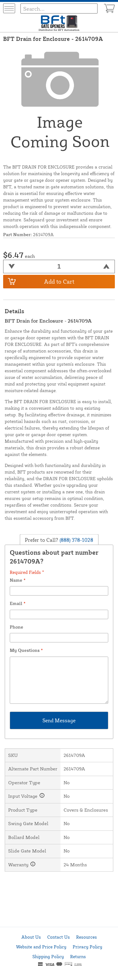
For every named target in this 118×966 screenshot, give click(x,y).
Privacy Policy (87, 946)
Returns (78, 956)
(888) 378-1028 (75, 539)
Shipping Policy (48, 956)
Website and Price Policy (41, 946)
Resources (86, 937)
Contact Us (58, 937)
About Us (31, 937)
